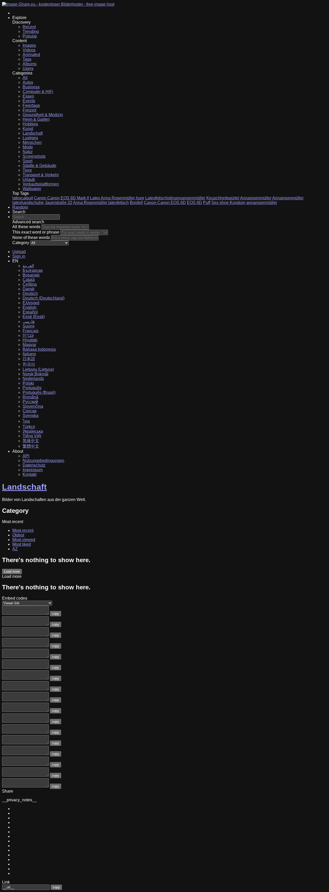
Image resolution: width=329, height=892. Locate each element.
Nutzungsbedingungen (43, 460)
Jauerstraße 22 (58, 202)
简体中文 (31, 441)
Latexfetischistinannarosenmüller (175, 198)
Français (31, 331)
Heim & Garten (36, 119)
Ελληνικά (31, 303)
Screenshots (34, 156)
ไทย (26, 421)
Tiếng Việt (32, 436)
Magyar (29, 344)
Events (29, 101)
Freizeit (29, 110)
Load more (12, 571)
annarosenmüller (261, 202)
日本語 (29, 359)
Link (6, 882)
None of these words (31, 237)
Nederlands (33, 378)
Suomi (28, 326)
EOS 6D (194, 202)
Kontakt (29, 474)
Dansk (28, 289)
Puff (206, 202)
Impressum (33, 470)
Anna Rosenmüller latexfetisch (101, 202)
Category (20, 242)
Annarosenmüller (255, 198)
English (29, 307)
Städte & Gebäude (39, 165)
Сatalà (29, 279)
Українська (33, 431)
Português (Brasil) (39, 392)
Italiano (29, 354)
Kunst (28, 128)
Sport (27, 161)
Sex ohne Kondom (228, 202)
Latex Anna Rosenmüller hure (117, 198)
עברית (28, 335)
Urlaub (29, 179)
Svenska (31, 415)
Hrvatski (30, 340)
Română (30, 397)
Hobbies (30, 124)
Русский (30, 401)
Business (31, 87)
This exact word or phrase (35, 232)
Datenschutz (34, 465)
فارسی (29, 321)
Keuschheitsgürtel (222, 198)
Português (32, 388)
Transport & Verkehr (41, 175)
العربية (28, 266)
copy (55, 614)
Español (30, 312)
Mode (28, 147)
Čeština (30, 284)
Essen (28, 96)
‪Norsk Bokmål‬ (35, 374)
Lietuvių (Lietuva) (38, 369)
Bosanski (31, 275)
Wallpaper (32, 189)
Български (33, 270)
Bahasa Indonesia (39, 349)
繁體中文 (31, 446)
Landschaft (33, 133)
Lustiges (30, 138)
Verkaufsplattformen (41, 184)
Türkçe (29, 426)
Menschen (32, 142)
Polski (28, 383)
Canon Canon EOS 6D (165, 202)
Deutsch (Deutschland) (44, 298)
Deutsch (30, 293)
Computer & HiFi (38, 91)
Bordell (136, 202)
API (26, 456)
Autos (28, 82)
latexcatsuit (22, 198)
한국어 (29, 364)
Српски (29, 411)
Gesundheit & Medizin (43, 115)
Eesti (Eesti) (34, 316)
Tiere (27, 170)
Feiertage (31, 105)
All (25, 78)
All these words (26, 227)
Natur (28, 152)
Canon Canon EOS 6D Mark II (61, 198)
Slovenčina (33, 406)
